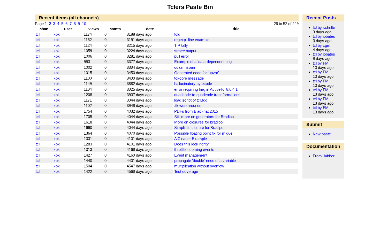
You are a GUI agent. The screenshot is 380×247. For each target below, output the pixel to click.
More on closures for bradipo (198, 122)
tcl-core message (189, 78)
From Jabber (324, 156)
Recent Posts (321, 17)
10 (84, 23)
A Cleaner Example (190, 138)
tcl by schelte (324, 27)
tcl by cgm (321, 45)
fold (177, 34)
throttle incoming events (194, 149)
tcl (38, 34)
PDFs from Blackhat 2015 (196, 111)
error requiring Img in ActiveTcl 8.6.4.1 (206, 89)
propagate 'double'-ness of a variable (205, 160)
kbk (57, 34)
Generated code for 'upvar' (196, 73)
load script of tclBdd (190, 100)
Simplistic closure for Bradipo (198, 127)
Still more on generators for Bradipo (204, 116)
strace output (185, 51)
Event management (190, 155)
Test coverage (186, 171)
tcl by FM (321, 63)
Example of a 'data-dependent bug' (203, 61)
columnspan (184, 67)
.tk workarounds (187, 105)
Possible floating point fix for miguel (203, 133)
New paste (322, 134)
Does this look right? (191, 144)
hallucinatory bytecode (193, 83)
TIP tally (181, 45)
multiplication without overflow (199, 166)
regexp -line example (191, 39)
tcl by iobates (324, 36)
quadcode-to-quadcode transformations (207, 94)
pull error (181, 56)
